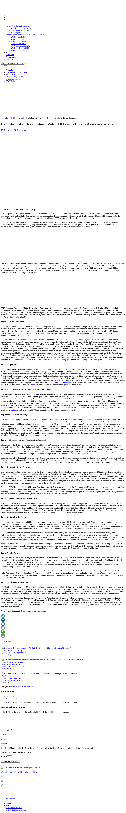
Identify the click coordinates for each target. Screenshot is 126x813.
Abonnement (11, 57)
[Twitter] (63, 616)
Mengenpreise (16, 32)
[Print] (63, 636)
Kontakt (9, 803)
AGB (8, 805)
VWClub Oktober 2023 (20, 48)
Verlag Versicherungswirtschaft (18, 26)
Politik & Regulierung (14, 77)
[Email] (63, 628)
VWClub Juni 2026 (18, 37)
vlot (82, 575)
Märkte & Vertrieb (13, 74)
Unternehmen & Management (17, 72)
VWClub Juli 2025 (18, 44)
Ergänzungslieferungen (20, 30)
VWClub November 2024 (21, 46)
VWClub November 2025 (21, 41)
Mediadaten (10, 799)
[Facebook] (63, 624)
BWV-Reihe (11, 81)
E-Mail (3, 739)
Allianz (32, 385)
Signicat (14, 410)
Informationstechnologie (21, 687)
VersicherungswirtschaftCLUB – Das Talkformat (25, 35)
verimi (93, 403)
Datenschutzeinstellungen (16, 810)
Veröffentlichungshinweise (21, 28)
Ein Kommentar (20, 130)
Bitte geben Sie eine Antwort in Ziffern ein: (18, 752)
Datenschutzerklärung (14, 808)
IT (33, 687)
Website (4, 743)
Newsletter (10, 59)
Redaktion (10, 55)
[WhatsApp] (63, 632)
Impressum (10, 801)
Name (3, 734)
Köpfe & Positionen (13, 79)
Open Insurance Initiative (61, 383)
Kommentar (6, 730)
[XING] (63, 620)
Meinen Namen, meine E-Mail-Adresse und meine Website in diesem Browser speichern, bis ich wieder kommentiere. (49, 748)
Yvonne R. (10, 696)
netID (121, 405)
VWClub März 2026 (19, 39)
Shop (8, 52)
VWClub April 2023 (19, 50)
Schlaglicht (10, 70)
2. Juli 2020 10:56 (13, 698)
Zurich (64, 494)
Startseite (4, 118)
